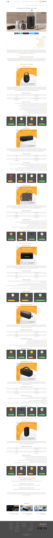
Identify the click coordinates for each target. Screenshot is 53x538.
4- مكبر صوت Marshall (41, 43)
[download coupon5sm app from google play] (39, 528)
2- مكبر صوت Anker (42, 41)
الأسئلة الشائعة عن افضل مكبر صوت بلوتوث (38, 47)
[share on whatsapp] (21, 33)
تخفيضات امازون (17, 530)
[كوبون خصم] (43, 2)
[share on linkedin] (19, 33)
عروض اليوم (26, 1)
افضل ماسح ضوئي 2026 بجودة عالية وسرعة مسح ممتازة (41, 514)
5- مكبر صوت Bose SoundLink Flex (40, 44)
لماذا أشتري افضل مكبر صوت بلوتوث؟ (39, 38)
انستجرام (10, 525)
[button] (8, 1)
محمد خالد (30, 10)
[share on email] (17, 33)
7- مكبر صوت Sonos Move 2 (41, 46)
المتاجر (33, 1)
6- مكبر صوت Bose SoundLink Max (40, 45)
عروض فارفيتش (17, 531)
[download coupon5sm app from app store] (44, 528)
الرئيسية (46, 5)
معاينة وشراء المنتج (42, 124)
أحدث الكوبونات (37, 1)
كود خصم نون (17, 525)
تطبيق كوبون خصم (23, 525)
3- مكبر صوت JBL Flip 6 (41, 42)
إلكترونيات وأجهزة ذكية (41, 5)
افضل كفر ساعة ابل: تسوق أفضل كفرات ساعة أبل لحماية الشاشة (12, 514)
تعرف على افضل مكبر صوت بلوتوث (40, 39)
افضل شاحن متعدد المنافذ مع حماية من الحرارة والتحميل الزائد (26, 514)
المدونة (23, 1)
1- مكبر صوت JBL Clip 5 (41, 40)
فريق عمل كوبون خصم (30, 530)
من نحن (32, 525)
